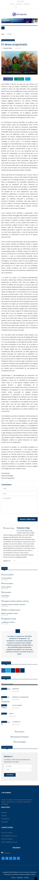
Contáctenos (26, 4)
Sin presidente (5, 595)
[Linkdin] (24, 7)
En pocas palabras (6, 578)
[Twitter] (16, 7)
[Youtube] (22, 7)
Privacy (13, 877)
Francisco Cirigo (7, 48)
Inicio (2, 34)
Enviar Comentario (27, 519)
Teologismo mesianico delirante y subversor (13, 604)
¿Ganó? (11, 713)
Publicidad (19, 4)
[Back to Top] (35, 878)
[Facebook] (13, 7)
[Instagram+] (19, 7)
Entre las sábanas (6, 587)
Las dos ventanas (17, 705)
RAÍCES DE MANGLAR (8, 40)
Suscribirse (9, 775)
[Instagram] (14, 859)
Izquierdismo (15, 688)
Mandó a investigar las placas (9, 613)
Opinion (4, 688)
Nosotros (12, 4)
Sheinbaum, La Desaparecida (20, 697)
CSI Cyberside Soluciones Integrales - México (23, 874)
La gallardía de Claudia (7, 622)
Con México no (16, 721)
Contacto (26, 877)
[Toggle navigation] (3, 28)
